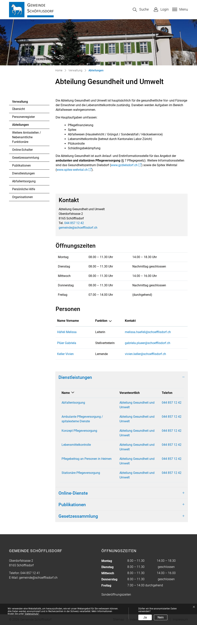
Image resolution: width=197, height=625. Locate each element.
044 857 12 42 (74, 223)
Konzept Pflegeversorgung (79, 430)
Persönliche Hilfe (23, 189)
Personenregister (23, 117)
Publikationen (21, 165)
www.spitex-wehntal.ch (74, 170)
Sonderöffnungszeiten (116, 594)
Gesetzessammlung (25, 157)
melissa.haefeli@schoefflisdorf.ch (148, 332)
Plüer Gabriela (66, 343)
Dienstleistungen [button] (75, 377)
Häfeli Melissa (67, 332)
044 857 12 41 (30, 573)
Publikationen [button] (72, 504)
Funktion (101, 320)
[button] (140, 10)
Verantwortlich (129, 393)
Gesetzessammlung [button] (78, 516)
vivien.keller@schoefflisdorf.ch (145, 354)
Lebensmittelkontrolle (76, 445)
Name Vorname (68, 320)
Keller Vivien (65, 354)
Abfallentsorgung (24, 181)
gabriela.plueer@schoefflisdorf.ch (147, 343)
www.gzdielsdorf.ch (126, 165)
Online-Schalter (22, 150)
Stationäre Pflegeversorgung (81, 473)
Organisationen (22, 197)
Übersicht (18, 109)
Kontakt (130, 320)
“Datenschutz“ (31, 613)
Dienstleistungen (23, 173)
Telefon (167, 393)
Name (66, 393)
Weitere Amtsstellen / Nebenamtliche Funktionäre (26, 137)
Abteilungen (22, 126)
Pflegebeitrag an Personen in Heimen (87, 459)
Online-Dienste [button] (73, 493)
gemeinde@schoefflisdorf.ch (78, 227)
